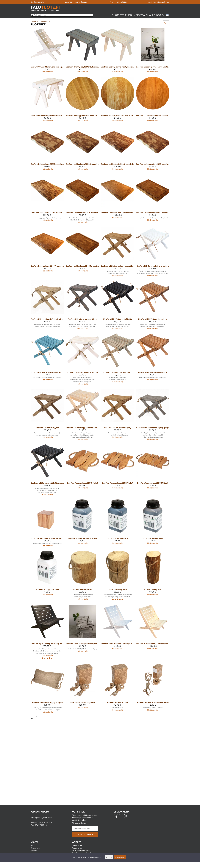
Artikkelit (34, 850)
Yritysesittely (35, 848)
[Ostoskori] (163, 15)
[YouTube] (126, 816)
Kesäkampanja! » (37, 2)
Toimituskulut (77, 845)
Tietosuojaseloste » (79, 823)
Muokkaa (109, 857)
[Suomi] (167, 15)
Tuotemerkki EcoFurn (40, 21)
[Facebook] (116, 816)
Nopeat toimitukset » (118, 2)
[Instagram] (121, 816)
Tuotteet (118, 15)
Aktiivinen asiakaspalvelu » (158, 2)
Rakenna (130, 15)
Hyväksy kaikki (120, 857)
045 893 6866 (41, 825)
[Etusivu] (45, 10)
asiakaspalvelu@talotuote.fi (41, 817)
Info (158, 15)
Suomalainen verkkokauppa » (77, 2)
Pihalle (150, 15)
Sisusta (140, 15)
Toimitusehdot (77, 848)
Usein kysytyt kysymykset (81, 850)
